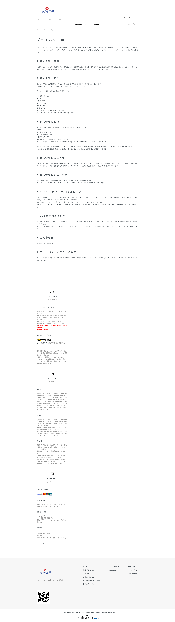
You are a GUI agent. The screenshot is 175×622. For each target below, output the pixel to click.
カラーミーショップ (46, 50)
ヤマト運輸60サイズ (43, 343)
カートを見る (132, 570)
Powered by (77, 618)
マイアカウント (128, 17)
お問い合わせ (132, 573)
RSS (110, 570)
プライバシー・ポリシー (114, 50)
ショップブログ (114, 567)
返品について (87, 573)
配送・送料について (89, 570)
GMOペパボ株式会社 (89, 48)
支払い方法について (89, 577)
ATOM (115, 570)
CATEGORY (79, 25)
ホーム (39, 30)
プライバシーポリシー (90, 584)
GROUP (96, 25)
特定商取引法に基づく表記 (91, 580)
